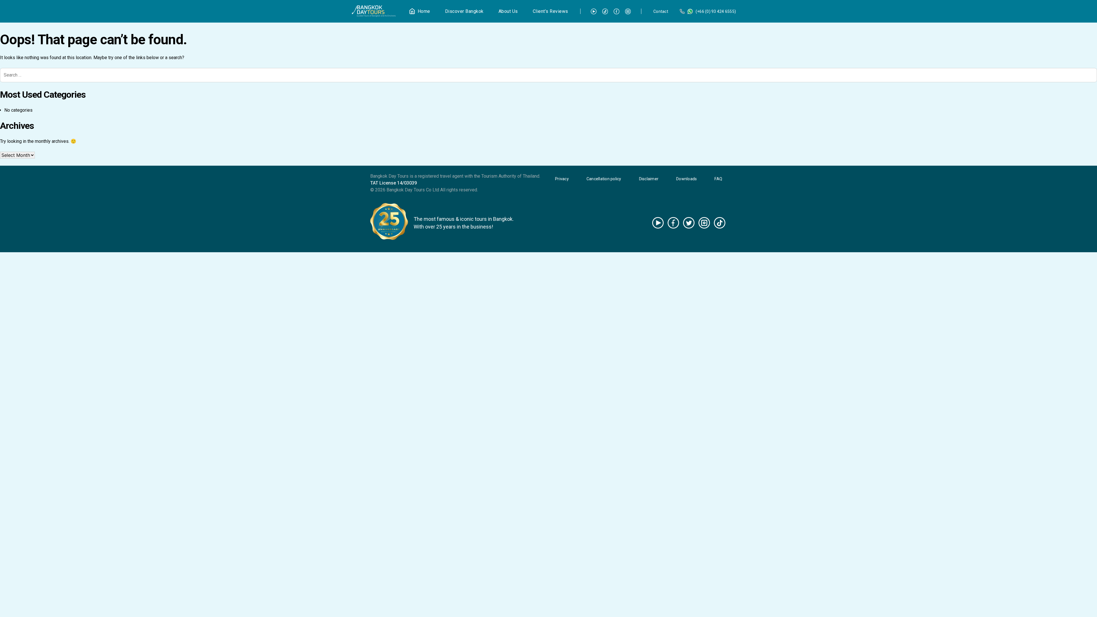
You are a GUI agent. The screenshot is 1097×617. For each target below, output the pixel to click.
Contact (660, 11)
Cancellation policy (603, 179)
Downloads (686, 179)
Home (424, 11)
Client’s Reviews (550, 11)
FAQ (718, 179)
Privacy (562, 179)
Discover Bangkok (464, 11)
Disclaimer (649, 179)
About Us (508, 11)
